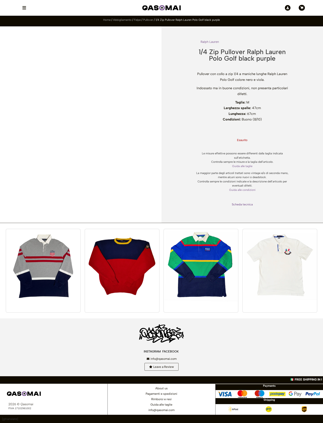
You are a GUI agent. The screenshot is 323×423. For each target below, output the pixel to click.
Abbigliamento (122, 20)
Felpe (137, 20)
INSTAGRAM (153, 351)
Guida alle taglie (242, 166)
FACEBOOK (170, 351)
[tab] (242, 204)
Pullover (148, 20)
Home (107, 20)
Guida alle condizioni (242, 190)
